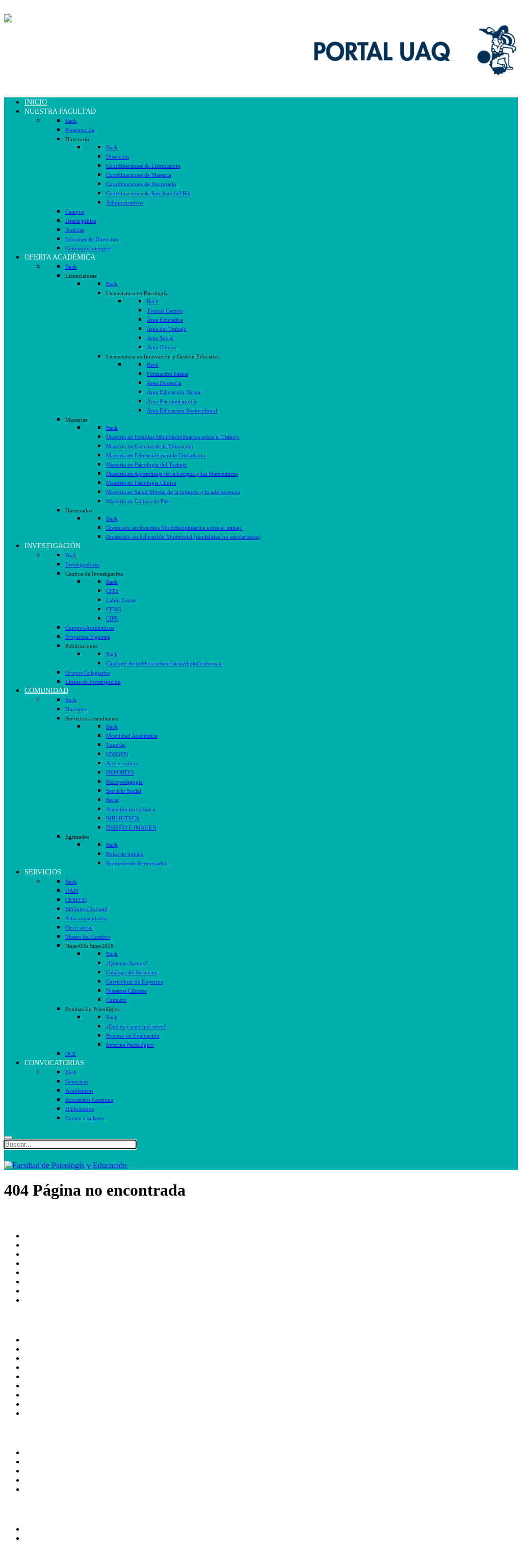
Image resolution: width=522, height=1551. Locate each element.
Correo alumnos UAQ (60, 1461)
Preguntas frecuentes (57, 1413)
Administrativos (49, 1489)
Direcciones (43, 1263)
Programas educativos (59, 1528)
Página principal (50, 1235)
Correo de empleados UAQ (68, 1339)
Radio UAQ (44, 1367)
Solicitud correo (49, 1470)
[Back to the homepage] (65, 18)
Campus (37, 1300)
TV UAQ (40, 1358)
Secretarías (41, 1254)
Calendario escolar (54, 1376)
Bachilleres (42, 1281)
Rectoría (37, 1244)
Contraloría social (52, 1394)
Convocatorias (47, 1538)
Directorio (40, 1349)
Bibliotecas (42, 1385)
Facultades (41, 1290)
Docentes (39, 1480)
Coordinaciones (49, 1272)
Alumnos (39, 1452)
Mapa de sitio (46, 1404)
